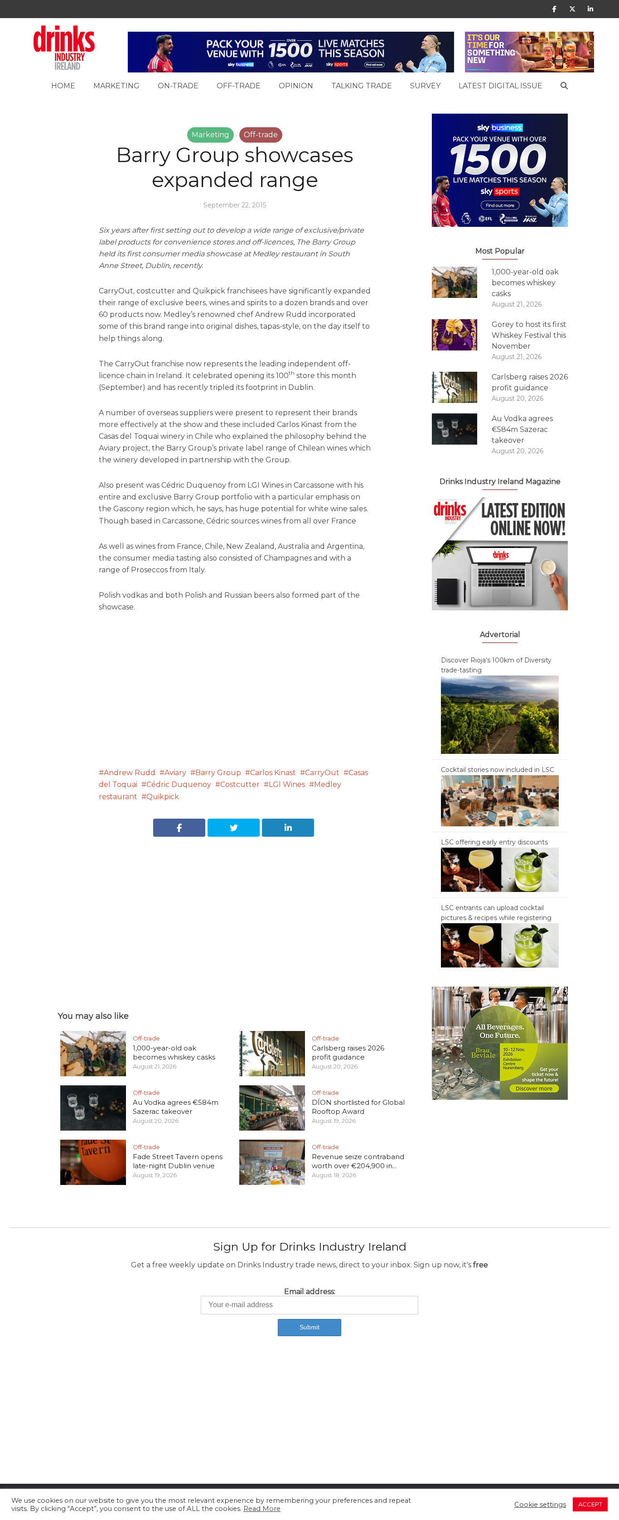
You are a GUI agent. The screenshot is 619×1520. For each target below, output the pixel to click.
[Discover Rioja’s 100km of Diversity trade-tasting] (500, 714)
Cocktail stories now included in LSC (497, 770)
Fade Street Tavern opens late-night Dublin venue (177, 1161)
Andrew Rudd (129, 772)
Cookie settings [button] (540, 1505)
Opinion (296, 86)
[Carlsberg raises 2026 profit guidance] (462, 387)
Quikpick (162, 796)
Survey (425, 86)
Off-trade (239, 86)
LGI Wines (287, 784)
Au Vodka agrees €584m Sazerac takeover (175, 1107)
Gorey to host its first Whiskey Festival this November (529, 335)
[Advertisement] (235, 913)
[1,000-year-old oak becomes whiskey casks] (462, 282)
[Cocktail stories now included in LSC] (500, 800)
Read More (261, 1509)
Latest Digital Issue (500, 86)
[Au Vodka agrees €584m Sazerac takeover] (462, 429)
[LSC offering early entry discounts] (500, 869)
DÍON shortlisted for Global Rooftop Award (358, 1107)
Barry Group (218, 772)
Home (63, 86)
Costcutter (240, 784)
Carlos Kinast (273, 772)
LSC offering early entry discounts (494, 842)
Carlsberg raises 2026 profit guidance (348, 1052)
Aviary (175, 772)
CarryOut (322, 772)
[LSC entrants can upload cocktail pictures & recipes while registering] (500, 945)
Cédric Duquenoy (178, 784)
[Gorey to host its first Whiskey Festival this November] (462, 334)
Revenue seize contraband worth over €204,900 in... (358, 1161)
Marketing (116, 86)
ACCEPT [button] (590, 1504)
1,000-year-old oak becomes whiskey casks (174, 1052)
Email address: (309, 1291)
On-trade (178, 86)
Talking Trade (361, 86)
